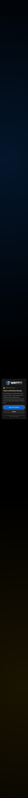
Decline (14, 411)
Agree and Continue (14, 407)
